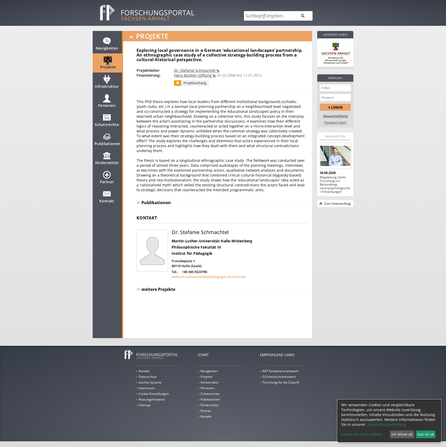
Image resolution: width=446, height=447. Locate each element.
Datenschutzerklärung (387, 424)
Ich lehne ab (402, 434)
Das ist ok (425, 434)
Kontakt (106, 200)
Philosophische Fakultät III (196, 247)
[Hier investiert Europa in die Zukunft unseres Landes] (335, 52)
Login (337, 107)
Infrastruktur (107, 86)
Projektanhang (195, 83)
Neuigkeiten (107, 48)
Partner (107, 181)
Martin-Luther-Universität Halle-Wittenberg (212, 240)
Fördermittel (106, 162)
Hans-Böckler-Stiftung (193, 75)
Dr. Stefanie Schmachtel (195, 70)
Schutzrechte (107, 124)
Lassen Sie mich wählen (362, 434)
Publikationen (107, 143)
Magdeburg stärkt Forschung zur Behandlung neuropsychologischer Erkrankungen (335, 184)
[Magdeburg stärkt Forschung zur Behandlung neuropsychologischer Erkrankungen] (335, 156)
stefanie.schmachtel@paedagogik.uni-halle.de (208, 276)
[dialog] (389, 421)
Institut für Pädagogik (192, 253)
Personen (107, 105)
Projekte (108, 67)
